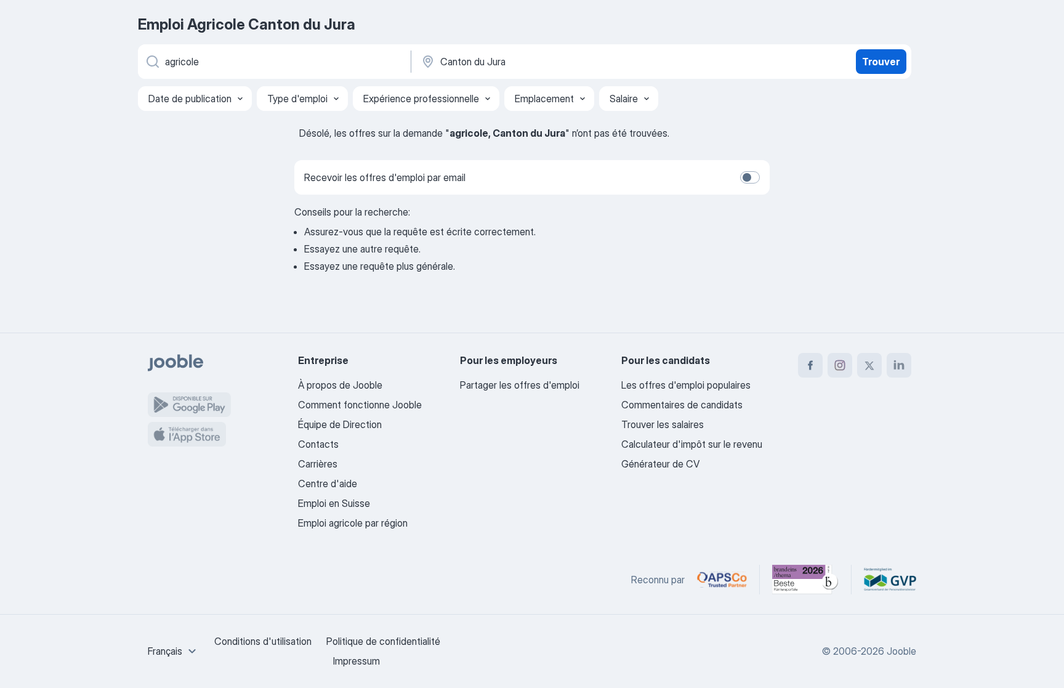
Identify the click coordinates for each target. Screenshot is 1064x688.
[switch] (750, 177)
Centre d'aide (327, 483)
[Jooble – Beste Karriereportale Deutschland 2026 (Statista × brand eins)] (805, 579)
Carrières (317, 464)
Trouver (881, 61)
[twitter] (869, 365)
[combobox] (174, 651)
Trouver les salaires (662, 424)
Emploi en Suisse (334, 503)
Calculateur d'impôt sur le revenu (691, 444)
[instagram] (840, 365)
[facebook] (810, 365)
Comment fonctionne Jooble (360, 405)
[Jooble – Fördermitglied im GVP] (890, 579)
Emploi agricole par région (353, 523)
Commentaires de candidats (682, 405)
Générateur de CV (660, 464)
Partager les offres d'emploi (519, 385)
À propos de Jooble (340, 385)
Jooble (901, 651)
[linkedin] (899, 365)
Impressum (356, 661)
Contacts (318, 444)
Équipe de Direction (340, 424)
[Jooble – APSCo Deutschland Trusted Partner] (722, 579)
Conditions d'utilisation (263, 641)
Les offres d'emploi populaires (686, 385)
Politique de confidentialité (383, 641)
